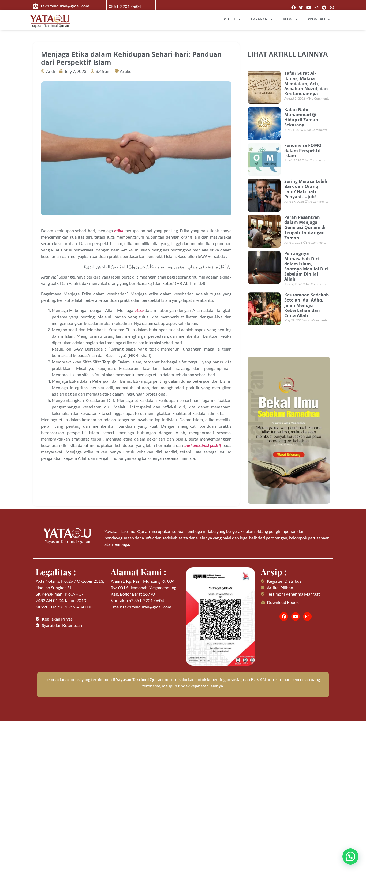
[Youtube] (309, 8)
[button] (350, 856)
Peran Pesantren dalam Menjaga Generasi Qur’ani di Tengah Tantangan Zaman (305, 227)
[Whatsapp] (332, 8)
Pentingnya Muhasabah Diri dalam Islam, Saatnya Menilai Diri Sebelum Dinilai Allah (306, 266)
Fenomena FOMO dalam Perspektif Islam (303, 150)
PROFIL (230, 19)
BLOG (288, 19)
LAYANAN (259, 19)
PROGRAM (317, 19)
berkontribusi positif (202, 445)
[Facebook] (293, 8)
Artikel (126, 71)
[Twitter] (301, 8)
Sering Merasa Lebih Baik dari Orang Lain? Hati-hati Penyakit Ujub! (305, 189)
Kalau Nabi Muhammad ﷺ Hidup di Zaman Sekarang (301, 117)
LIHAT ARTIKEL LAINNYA (288, 53)
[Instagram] (316, 8)
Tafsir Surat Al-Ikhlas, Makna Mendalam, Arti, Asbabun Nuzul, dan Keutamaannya (306, 83)
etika (118, 230)
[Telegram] (324, 8)
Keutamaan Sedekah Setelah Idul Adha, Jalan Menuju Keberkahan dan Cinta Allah (306, 305)
